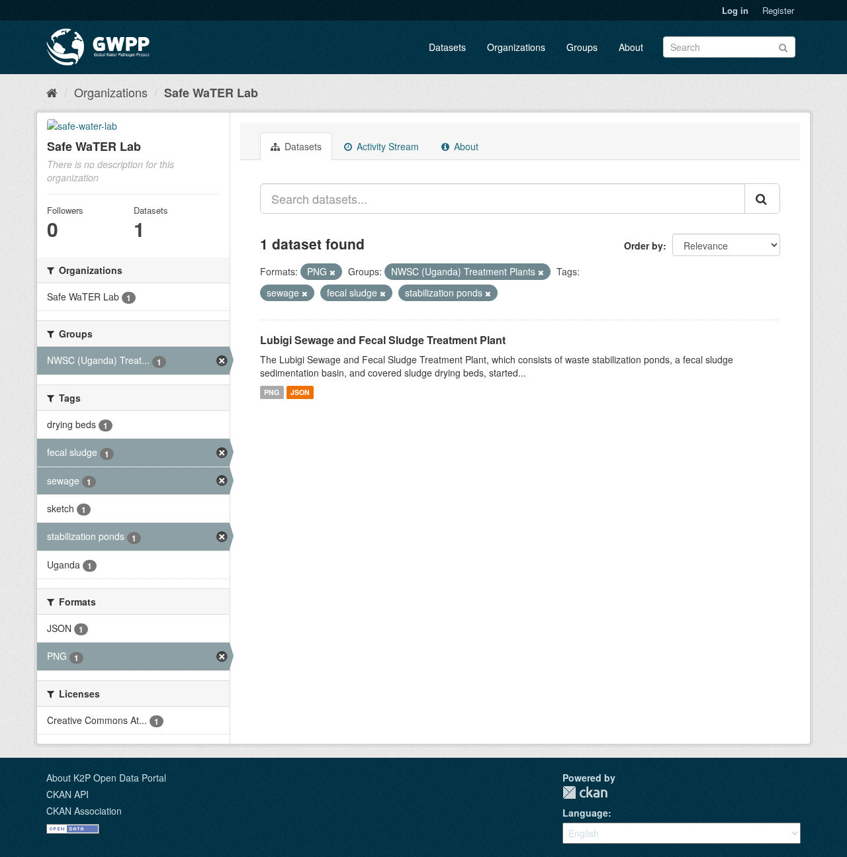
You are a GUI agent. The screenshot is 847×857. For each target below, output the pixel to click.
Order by (643, 245)
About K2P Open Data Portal (106, 777)
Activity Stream (386, 146)
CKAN (584, 792)
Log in (735, 10)
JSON (300, 392)
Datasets (447, 47)
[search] (762, 198)
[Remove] (332, 272)
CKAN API (67, 794)
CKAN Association (84, 810)
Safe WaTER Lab (211, 92)
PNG (271, 392)
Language (585, 812)
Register (778, 10)
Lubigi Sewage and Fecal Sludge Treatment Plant (383, 339)
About (631, 47)
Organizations (516, 47)
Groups (582, 47)
